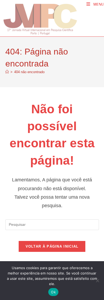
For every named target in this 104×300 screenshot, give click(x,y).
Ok (53, 292)
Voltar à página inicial (52, 246)
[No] (97, 280)
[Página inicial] (7, 72)
